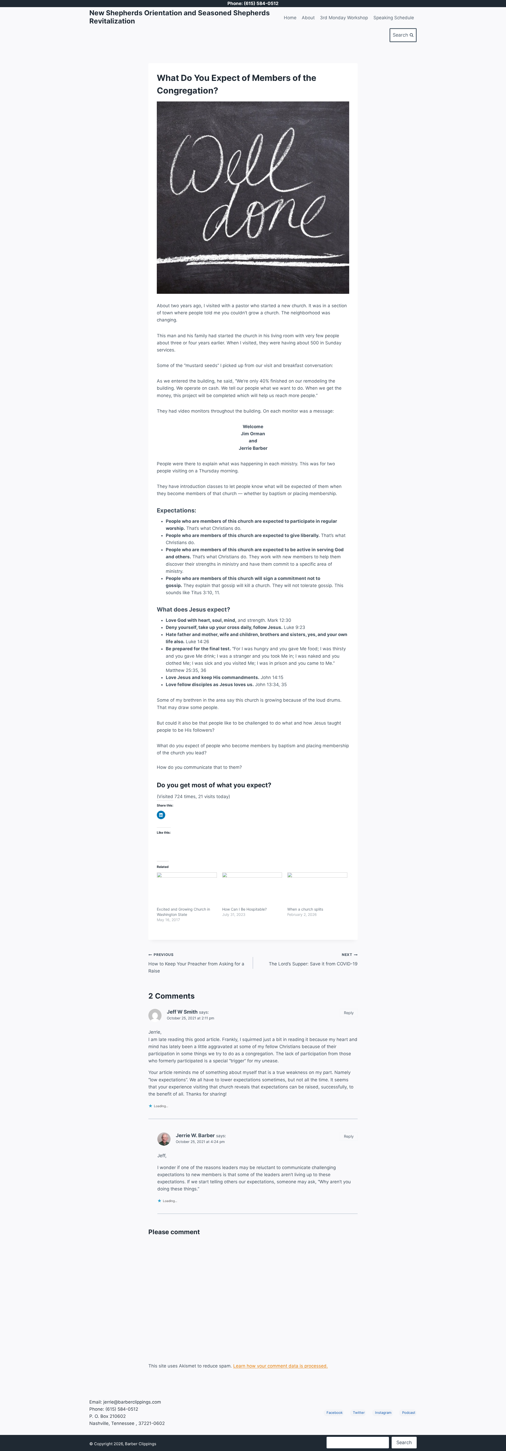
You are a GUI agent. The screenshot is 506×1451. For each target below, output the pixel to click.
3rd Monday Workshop (344, 17)
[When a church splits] (317, 889)
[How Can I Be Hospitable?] (252, 889)
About (308, 17)
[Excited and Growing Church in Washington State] (187, 889)
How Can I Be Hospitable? (244, 909)
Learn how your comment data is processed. (280, 1366)
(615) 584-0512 (121, 1409)
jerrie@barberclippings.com (132, 1402)
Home (290, 17)
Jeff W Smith (182, 1012)
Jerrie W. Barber (195, 1135)
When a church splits (305, 909)
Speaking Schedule (393, 17)
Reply (349, 1012)
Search (404, 1442)
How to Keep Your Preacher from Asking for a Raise (196, 963)
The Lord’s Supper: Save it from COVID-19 (313, 959)
